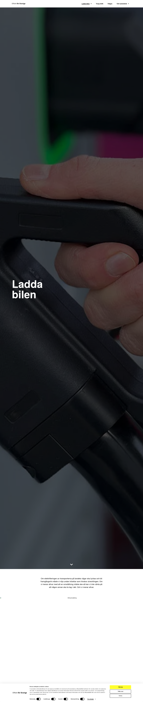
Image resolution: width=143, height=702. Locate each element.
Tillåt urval (120, 691)
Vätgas (110, 4)
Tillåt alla (120, 687)
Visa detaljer (90, 699)
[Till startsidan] (18, 3)
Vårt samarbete (122, 4)
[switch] (53, 699)
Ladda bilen (86, 4)
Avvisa (120, 695)
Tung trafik (99, 4)
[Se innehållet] (71, 564)
